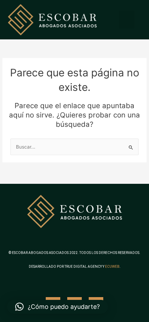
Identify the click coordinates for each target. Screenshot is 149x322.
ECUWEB (112, 266)
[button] (126, 20)
